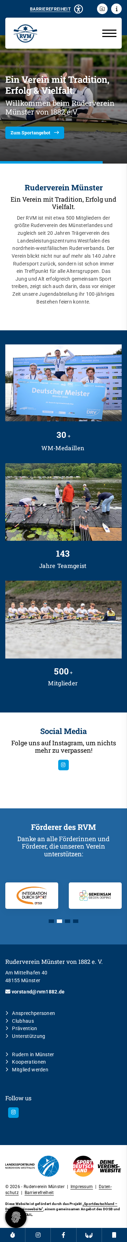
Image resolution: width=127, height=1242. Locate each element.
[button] (51, 921)
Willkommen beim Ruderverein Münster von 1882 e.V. (59, 107)
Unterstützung (28, 1036)
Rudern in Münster (33, 1055)
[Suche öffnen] (102, 9)
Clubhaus (23, 1021)
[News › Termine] (12, 1235)
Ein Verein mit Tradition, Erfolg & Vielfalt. (57, 84)
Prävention (24, 1029)
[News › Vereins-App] (114, 1235)
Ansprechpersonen (33, 1013)
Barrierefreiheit (39, 1192)
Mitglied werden (30, 1070)
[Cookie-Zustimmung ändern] (15, 1217)
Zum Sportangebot (30, 132)
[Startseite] (24, 33)
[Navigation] (106, 33)
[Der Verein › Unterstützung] (89, 1235)
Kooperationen (29, 1062)
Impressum (82, 1186)
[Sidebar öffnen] (116, 9)
